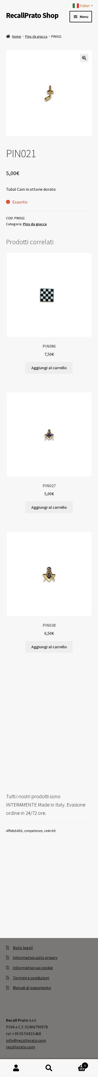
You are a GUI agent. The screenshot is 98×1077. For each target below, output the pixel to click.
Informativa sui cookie (33, 967)
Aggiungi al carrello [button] (49, 367)
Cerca (49, 1068)
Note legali (23, 947)
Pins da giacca (36, 36)
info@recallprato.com (26, 1040)
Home (16, 36)
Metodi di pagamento (32, 987)
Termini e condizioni (31, 977)
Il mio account (16, 1068)
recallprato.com (20, 1046)
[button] (84, 58)
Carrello (75, 1063)
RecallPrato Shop (32, 15)
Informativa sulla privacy (35, 957)
